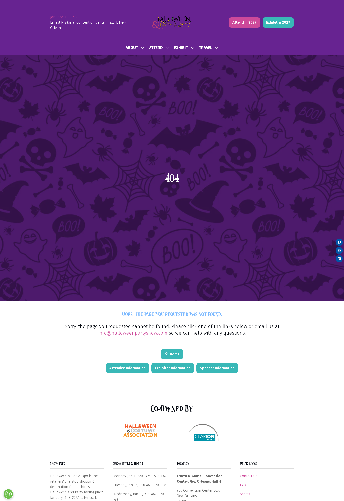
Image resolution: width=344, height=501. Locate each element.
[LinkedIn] (339, 258)
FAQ (243, 485)
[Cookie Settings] (8, 494)
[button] (244, 22)
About (132, 47)
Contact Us (248, 476)
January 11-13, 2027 (64, 17)
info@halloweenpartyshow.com (132, 333)
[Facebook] (339, 242)
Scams (245, 494)
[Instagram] (339, 250)
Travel (205, 47)
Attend (156, 47)
